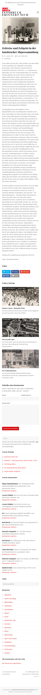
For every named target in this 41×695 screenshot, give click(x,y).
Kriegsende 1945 (10, 620)
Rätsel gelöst (8, 635)
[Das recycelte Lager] (20, 327)
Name (4, 395)
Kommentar (6, 403)
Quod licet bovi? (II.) (11, 457)
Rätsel (6, 631)
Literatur (7, 624)
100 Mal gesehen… (10, 464)
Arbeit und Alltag (10, 598)
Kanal (6, 617)
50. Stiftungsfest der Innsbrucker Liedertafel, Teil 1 (30, 674)
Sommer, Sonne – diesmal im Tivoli (13, 308)
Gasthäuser (8, 606)
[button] (6, 271)
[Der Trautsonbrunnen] (20, 359)
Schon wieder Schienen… (12, 471)
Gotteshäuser (8, 609)
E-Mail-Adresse (26, 395)
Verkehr (7, 653)
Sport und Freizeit (9, 288)
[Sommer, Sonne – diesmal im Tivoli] (20, 296)
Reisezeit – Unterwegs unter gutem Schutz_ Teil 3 (20, 460)
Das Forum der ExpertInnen (11, 663)
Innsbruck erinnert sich (15, 13)
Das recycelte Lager (8, 339)
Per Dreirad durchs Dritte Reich (15, 468)
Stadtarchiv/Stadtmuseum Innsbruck (23, 689)
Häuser (6, 613)
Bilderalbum (8, 602)
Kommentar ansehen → (10, 491)
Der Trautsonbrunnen (9, 371)
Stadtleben (7, 58)
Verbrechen (8, 649)
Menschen (7, 627)
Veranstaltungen (9, 646)
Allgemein (6, 351)
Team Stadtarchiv (22, 56)
